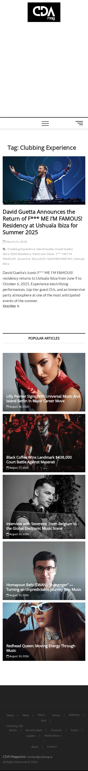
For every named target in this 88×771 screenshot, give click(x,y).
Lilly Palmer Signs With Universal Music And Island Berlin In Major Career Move (43, 398)
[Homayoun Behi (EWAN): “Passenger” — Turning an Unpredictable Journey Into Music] (44, 570)
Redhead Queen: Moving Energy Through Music (40, 648)
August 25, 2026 (19, 595)
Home (10, 715)
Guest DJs (24, 259)
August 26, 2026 (19, 534)
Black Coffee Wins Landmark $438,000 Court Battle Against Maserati (39, 459)
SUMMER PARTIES (59, 259)
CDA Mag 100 (14, 726)
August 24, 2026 (19, 656)
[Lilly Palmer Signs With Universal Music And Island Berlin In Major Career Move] (44, 382)
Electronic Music (44, 254)
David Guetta (45, 249)
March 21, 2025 (16, 241)
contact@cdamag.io (40, 757)
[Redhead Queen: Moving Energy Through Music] (44, 631)
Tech (43, 720)
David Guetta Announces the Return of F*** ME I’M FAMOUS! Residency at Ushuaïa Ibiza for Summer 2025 (42, 222)
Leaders (31, 735)
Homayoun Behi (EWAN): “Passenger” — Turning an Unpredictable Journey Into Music (43, 587)
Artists (56, 715)
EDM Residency (21, 254)
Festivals (56, 730)
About (34, 746)
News (25, 715)
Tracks (74, 730)
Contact (52, 746)
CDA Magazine (14, 756)
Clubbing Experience (21, 249)
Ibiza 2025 (39, 259)
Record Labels (34, 730)
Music (41, 714)
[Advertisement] (44, 71)
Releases (74, 714)
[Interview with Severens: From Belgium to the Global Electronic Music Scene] (44, 507)
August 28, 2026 (19, 406)
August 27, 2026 (19, 467)
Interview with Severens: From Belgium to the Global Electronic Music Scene (41, 526)
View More (16, 306)
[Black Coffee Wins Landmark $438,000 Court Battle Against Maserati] (44, 443)
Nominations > (53, 735)
